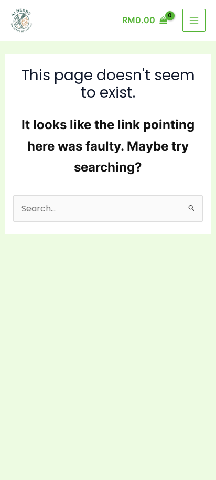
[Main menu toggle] (194, 20)
